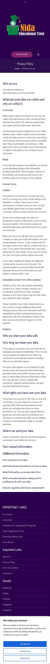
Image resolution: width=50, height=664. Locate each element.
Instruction (7, 519)
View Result (8, 542)
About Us (7, 556)
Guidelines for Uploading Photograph (19, 525)
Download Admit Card (13, 536)
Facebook (7, 587)
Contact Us (7, 573)
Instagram (7, 604)
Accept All (25, 644)
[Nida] (25, 27)
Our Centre (8, 514)
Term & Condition (11, 567)
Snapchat (7, 610)
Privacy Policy (9, 562)
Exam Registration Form (13, 531)
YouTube (6, 598)
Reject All (25, 658)
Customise (25, 651)
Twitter (6, 593)
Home (17, 69)
